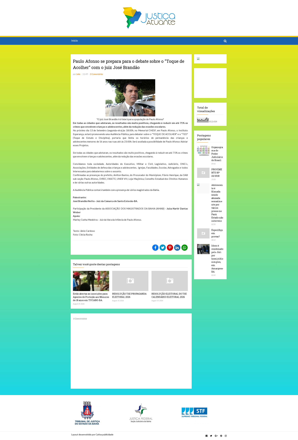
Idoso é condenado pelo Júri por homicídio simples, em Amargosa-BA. (217, 258)
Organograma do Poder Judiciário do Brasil (217, 154)
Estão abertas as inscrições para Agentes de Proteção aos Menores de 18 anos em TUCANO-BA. (91, 297)
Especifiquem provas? (217, 233)
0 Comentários (96, 74)
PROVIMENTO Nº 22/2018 (216, 172)
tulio (78, 74)
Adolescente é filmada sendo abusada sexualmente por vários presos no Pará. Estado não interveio (217, 203)
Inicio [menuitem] (74, 40)
